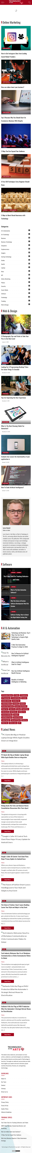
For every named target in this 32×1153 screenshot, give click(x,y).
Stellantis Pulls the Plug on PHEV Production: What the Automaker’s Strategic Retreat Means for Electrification (16, 1008)
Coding (18, 709)
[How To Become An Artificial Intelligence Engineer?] (5, 654)
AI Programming (5, 698)
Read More (8, 780)
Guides (3, 260)
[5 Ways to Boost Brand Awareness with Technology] (16, 200)
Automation (15, 703)
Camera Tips (12, 709)
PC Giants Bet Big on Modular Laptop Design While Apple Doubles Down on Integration (15, 756)
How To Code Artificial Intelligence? (12, 487)
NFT (2, 275)
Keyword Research (18, 717)
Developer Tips (22, 712)
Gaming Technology (6, 257)
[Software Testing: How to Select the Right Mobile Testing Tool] (5, 614)
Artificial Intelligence (6, 703)
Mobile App (24, 720)
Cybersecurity (5, 712)
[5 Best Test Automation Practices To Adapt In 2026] (5, 646)
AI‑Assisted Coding (15, 698)
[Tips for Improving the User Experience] (16, 386)
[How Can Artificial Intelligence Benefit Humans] (5, 672)
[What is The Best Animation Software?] (5, 590)
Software (3, 294)
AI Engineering (24, 695)
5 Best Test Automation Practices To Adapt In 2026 (19, 645)
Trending (13, 82)
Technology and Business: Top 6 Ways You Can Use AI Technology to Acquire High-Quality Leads (20, 636)
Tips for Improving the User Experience (13, 397)
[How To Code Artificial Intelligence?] (16, 475)
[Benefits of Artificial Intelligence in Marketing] (5, 680)
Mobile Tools (4, 723)
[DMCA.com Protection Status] (16, 1150)
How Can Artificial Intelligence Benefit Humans (20, 672)
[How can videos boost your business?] (16, 72)
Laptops (3, 268)
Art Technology (5, 234)
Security (3, 286)
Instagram (16, 715)
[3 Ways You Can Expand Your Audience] (16, 136)
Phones (3, 283)
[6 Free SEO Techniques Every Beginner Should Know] (16, 166)
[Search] (29, 2)
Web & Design (5, 305)
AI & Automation (5, 231)
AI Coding (16, 695)
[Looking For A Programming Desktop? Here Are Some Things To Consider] (16, 355)
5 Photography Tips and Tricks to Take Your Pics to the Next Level (15, 337)
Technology (5, 210)
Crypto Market (25, 709)
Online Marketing (6, 48)
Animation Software (6, 701)
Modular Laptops (13, 723)
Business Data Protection (7, 706)
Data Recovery (13, 712)
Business (3, 238)
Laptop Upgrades (6, 720)
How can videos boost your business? (12, 87)
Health (3, 264)
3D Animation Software (7, 695)
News (2, 271)
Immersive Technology (7, 715)
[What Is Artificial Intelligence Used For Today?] (5, 663)
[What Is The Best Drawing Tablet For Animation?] (16, 414)
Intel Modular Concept (7, 717)
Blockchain (22, 703)
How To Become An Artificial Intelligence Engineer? (19, 654)
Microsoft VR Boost (16, 720)
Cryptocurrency (5, 249)
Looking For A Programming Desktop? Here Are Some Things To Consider (14, 368)
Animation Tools (16, 701)
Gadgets (3, 253)
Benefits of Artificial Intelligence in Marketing (18, 680)
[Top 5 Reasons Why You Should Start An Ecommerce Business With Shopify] (16, 102)
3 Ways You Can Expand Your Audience (13, 151)
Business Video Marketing (21, 706)
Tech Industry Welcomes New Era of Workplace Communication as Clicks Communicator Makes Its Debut (16, 955)
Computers (4, 246)
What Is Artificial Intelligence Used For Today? (20, 663)
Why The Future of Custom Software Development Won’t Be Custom (20, 603)
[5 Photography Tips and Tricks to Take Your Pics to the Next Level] (16, 324)
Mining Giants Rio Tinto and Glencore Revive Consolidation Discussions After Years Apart (15, 806)
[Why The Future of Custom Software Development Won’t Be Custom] (5, 602)
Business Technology (6, 242)
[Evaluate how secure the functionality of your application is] (16, 445)
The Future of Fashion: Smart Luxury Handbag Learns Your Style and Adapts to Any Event (15, 906)
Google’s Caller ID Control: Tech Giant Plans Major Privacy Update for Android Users (14, 857)
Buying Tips (4, 709)
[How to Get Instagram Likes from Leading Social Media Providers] (16, 38)
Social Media (4, 290)
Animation (24, 698)
